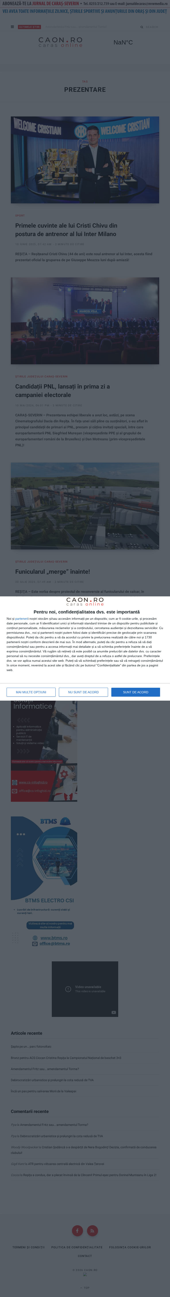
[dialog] (85, 648)
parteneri (21, 618)
